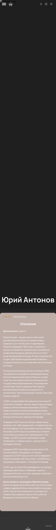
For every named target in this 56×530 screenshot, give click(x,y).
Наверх (48, 525)
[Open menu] (4, 4)
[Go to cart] (51, 4)
